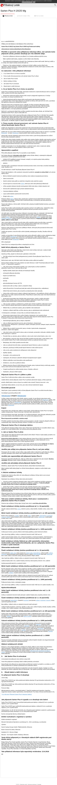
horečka (50, 631)
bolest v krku (29, 553)
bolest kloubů (36, 554)
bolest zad (41, 517)
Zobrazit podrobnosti (27, 2)
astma (11, 196)
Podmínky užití (23, 784)
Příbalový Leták (11, 5)
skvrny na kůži (27, 616)
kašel (29, 515)
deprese (38, 624)
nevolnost (4, 218)
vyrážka (17, 515)
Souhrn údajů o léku (24, 15)
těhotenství (4, 133)
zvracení (9, 218)
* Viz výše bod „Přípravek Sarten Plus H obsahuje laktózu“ (16, 694)
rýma (15, 553)
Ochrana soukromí (32, 784)
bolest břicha (43, 515)
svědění (11, 572)
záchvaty (26, 626)
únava (7, 217)
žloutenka (40, 628)
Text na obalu (39, 15)
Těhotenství (15, 133)
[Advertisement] (28, 29)
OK (34, 2)
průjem (22, 183)
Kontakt (39, 784)
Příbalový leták (8, 15)
